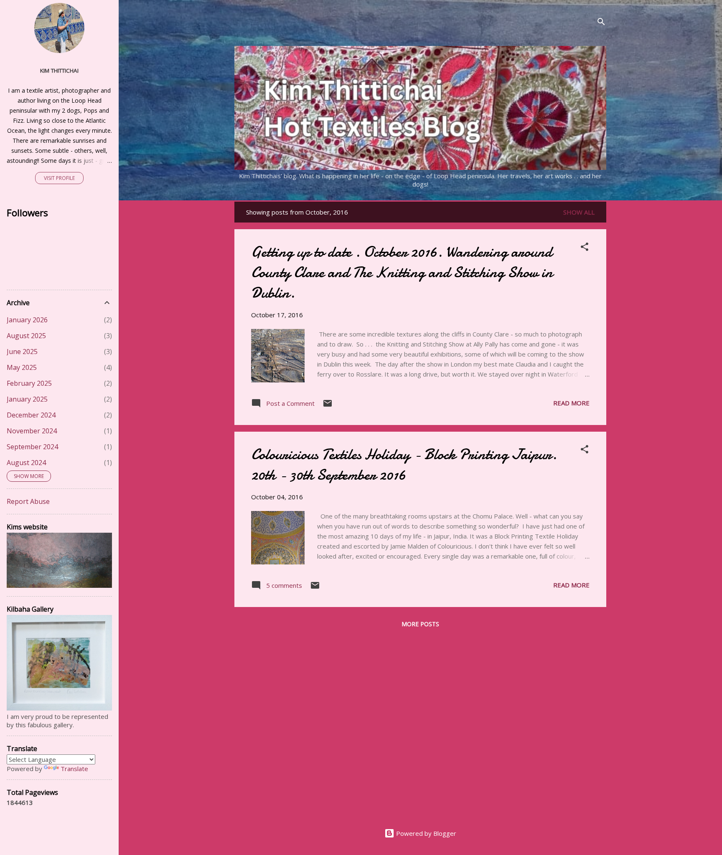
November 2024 (32, 430)
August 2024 (26, 462)
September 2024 (32, 446)
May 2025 (22, 367)
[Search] (601, 22)
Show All (579, 212)
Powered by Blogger (425, 833)
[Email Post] (328, 406)
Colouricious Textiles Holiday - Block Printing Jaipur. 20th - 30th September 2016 (404, 464)
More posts (420, 624)
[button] (585, 248)
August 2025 (26, 335)
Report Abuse (28, 501)
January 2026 (27, 319)
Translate (74, 768)
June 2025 (22, 351)
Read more (571, 403)
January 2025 (27, 399)
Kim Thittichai (59, 70)
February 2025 (29, 383)
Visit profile (59, 178)
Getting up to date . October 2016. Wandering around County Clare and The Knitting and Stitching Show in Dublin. (402, 272)
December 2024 (31, 415)
